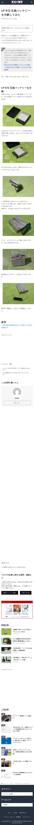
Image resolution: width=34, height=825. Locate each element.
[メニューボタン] (2, 2)
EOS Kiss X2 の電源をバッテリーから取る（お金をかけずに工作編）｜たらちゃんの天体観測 (17, 67)
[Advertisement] (13, 346)
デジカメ (12, 18)
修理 (16, 18)
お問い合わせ (26, 593)
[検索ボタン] (31, 2)
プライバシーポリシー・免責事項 (12, 817)
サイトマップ (26, 817)
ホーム (9, 812)
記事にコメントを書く (10, 593)
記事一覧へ (17, 402)
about (15, 812)
